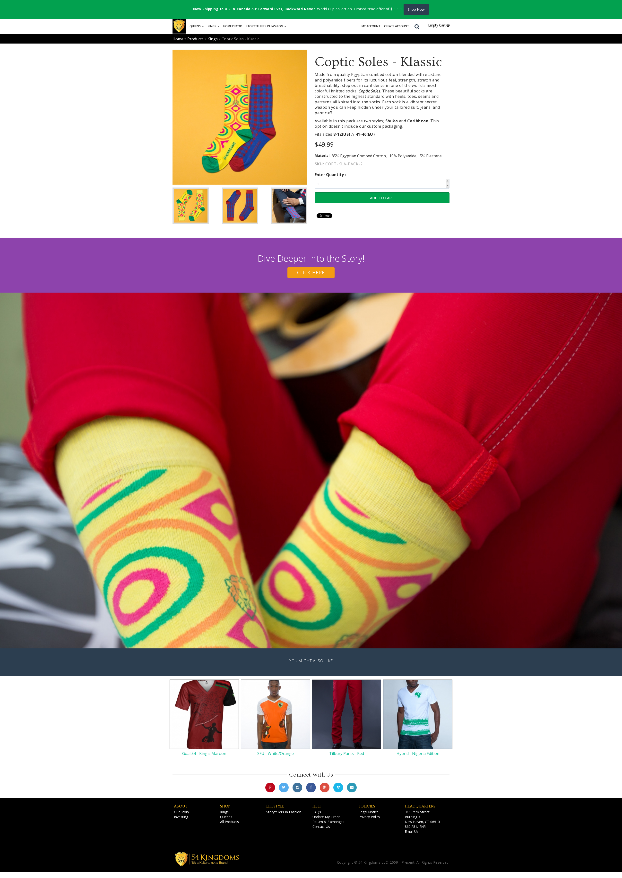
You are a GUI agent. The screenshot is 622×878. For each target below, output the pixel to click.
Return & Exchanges (328, 821)
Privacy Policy (369, 817)
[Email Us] (352, 787)
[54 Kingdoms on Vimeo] (338, 787)
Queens (195, 26)
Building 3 (412, 817)
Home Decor (232, 26)
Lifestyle (275, 806)
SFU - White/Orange (275, 753)
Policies (367, 806)
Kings (212, 26)
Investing (181, 817)
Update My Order (326, 817)
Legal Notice (369, 812)
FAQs (316, 812)
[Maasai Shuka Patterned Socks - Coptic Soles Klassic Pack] (240, 206)
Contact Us (321, 826)
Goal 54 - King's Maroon (204, 753)
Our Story (181, 812)
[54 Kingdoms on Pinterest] (270, 787)
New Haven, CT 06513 (422, 821)
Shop (225, 806)
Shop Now (416, 9)
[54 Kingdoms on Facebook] (311, 787)
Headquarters (420, 806)
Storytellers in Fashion (265, 26)
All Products (229, 821)
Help (316, 806)
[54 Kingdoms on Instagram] (297, 787)
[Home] (179, 26)
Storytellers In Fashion (283, 812)
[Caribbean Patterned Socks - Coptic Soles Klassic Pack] (190, 206)
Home (178, 39)
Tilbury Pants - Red (346, 753)
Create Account (396, 26)
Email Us (411, 831)
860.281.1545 (415, 826)
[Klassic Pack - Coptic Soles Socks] (240, 117)
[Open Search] (417, 26)
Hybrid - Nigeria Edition (418, 753)
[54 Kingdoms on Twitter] (284, 787)
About (180, 806)
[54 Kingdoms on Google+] (324, 787)
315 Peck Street (417, 812)
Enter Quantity (330, 174)
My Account (371, 26)
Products (195, 39)
